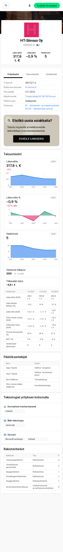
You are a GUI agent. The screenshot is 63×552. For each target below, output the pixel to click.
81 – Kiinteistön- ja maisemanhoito (42, 105)
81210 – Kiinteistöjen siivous (39, 109)
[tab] (13, 74)
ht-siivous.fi (31, 87)
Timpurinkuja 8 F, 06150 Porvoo (40, 96)
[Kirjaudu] (30, 5)
